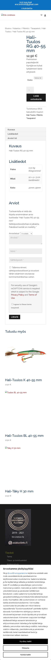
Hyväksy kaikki (25, 641)
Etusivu (8, 28)
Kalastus (17, 28)
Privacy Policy (17, 295)
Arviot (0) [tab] (12, 138)
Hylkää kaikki (25, 655)
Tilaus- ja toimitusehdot (17, 560)
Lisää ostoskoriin (36, 97)
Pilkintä (26, 28)
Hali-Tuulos (31, 115)
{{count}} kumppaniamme (17, 573)
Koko (30, 80)
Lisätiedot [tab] (13, 134)
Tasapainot (35, 28)
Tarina (9, 557)
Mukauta (25, 648)
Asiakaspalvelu (13, 564)
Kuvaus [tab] (11, 129)
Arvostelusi (14, 233)
